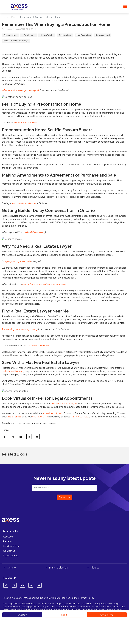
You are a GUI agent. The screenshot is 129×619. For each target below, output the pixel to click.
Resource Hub (10, 555)
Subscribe (64, 497)
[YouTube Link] (22, 585)
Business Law (10, 35)
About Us (8, 536)
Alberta (95, 567)
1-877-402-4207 (80, 416)
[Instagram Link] (14, 585)
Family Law (28, 35)
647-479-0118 (40, 416)
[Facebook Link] (5, 585)
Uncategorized (102, 35)
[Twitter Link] (39, 585)
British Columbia (58, 567)
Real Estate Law (83, 35)
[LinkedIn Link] (30, 585)
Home (5, 17)
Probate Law (65, 35)
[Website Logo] (19, 6)
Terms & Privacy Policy (82, 597)
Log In (64, 614)
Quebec (22, 614)
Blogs (14, 17)
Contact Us (9, 550)
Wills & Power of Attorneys (15, 40)
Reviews (7, 541)
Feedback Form (11, 546)
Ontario (11, 567)
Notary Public (46, 35)
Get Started (106, 614)
